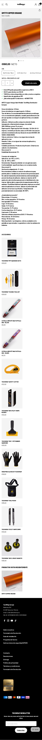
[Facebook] (4, 620)
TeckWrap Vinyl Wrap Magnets (12, 558)
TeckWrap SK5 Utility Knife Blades (10, 411)
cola (3, 69)
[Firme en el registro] (36, 4)
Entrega (6, 659)
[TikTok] (15, 620)
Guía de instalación (9, 636)
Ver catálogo (3, 4)
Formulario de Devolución (12, 633)
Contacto (6, 653)
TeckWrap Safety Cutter (10, 382)
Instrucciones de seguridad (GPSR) (15, 643)
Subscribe (21, 730)
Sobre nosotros (8, 630)
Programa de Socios (10, 640)
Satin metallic (6, 16)
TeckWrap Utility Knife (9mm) (11, 529)
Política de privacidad (10, 663)
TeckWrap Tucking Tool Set (11, 292)
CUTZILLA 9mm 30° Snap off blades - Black (11, 321)
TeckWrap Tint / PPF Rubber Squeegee (11, 442)
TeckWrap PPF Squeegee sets (11, 261)
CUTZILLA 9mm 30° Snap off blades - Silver (11, 352)
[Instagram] (8, 620)
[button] (38, 10)
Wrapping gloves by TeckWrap (12, 472)
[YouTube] (12, 620)
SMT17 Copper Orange (8, 593)
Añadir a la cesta (31, 83)
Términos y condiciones (11, 666)
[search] (7, 4)
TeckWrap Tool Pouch (9, 500)
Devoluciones (8, 656)
